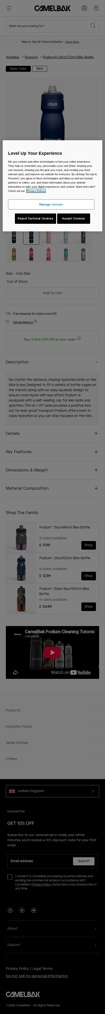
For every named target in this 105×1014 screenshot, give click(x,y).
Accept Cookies (73, 218)
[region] (53, 185)
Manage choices (51, 204)
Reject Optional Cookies (35, 218)
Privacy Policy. (36, 190)
